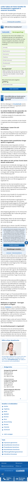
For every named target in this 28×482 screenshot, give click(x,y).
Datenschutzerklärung (17, 252)
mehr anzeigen (8, 434)
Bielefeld (6, 414)
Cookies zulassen (14, 245)
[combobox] (14, 47)
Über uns (19, 466)
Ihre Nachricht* (7, 69)
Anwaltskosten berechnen (11, 445)
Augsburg (6, 409)
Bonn (5, 419)
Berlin (5, 411)
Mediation (8, 307)
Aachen (6, 406)
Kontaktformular (13, 359)
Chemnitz (6, 427)
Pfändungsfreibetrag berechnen (13, 452)
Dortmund (7, 429)
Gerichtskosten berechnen (12, 449)
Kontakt (4, 463)
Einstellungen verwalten (14, 249)
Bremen (6, 424)
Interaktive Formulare (10, 454)
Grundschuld (17, 104)
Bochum (6, 416)
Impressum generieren (10, 442)
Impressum (8, 252)
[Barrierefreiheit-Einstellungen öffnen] (26, 242)
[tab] (14, 22)
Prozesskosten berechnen (11, 447)
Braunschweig (8, 422)
